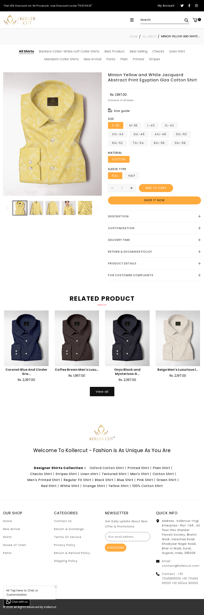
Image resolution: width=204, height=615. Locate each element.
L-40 (151, 125)
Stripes (154, 59)
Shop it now (154, 200)
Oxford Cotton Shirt (107, 468)
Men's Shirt (139, 474)
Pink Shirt (145, 480)
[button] (132, 20)
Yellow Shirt (119, 486)
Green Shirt (167, 480)
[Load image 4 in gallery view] (69, 208)
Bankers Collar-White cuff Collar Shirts (69, 51)
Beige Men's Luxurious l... (177, 370)
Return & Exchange (69, 529)
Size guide (122, 111)
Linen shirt (89, 474)
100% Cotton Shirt (147, 486)
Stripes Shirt (66, 474)
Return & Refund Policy (72, 553)
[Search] (186, 20)
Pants (110, 59)
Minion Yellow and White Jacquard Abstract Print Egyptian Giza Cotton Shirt (181, 36)
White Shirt (69, 486)
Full (115, 176)
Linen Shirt (177, 51)
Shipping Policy (65, 561)
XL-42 (169, 125)
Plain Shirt (161, 468)
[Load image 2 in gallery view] (36, 208)
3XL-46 (139, 134)
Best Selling (138, 51)
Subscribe (115, 547)
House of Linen (14, 545)
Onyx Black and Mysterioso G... (127, 372)
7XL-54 (138, 143)
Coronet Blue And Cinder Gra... (26, 372)
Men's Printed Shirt (43, 480)
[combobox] (164, 20)
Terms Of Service (67, 537)
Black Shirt (104, 480)
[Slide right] (97, 208)
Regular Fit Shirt (77, 480)
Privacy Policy (65, 545)
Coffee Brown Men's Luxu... (77, 370)
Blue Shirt (125, 480)
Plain (124, 59)
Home (134, 36)
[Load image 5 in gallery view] (85, 208)
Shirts (7, 537)
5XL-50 (181, 134)
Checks (158, 51)
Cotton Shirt (163, 474)
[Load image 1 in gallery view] (20, 208)
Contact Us (63, 521)
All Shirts (149, 36)
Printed (138, 59)
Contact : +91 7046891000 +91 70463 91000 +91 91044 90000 (180, 578)
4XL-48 (160, 134)
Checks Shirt (41, 474)
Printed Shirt (138, 468)
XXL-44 (118, 134)
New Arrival (92, 59)
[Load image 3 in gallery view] (52, 208)
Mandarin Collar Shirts (61, 59)
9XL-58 (180, 143)
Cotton (119, 159)
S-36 (115, 125)
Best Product (114, 51)
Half (131, 176)
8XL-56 (159, 143)
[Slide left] (7, 208)
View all (102, 391)
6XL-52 (117, 143)
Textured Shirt (114, 474)
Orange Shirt (94, 486)
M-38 (133, 125)
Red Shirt (49, 486)
